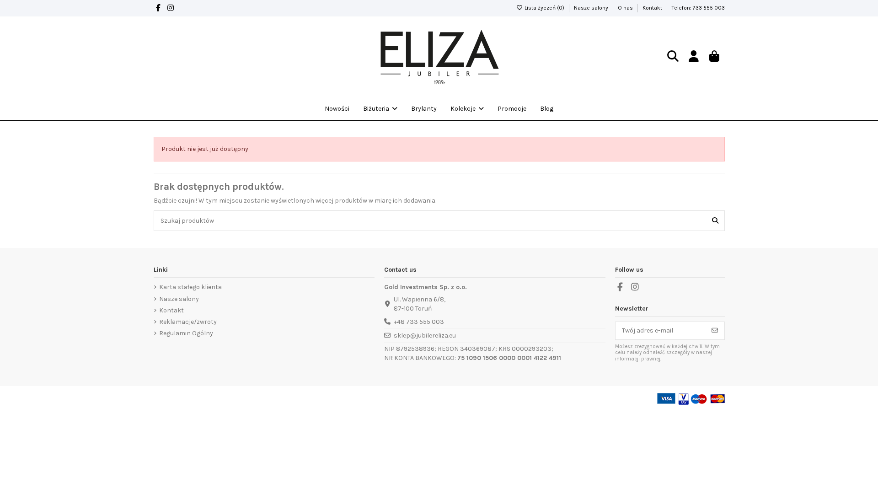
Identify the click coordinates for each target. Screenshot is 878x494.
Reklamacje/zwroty (188, 322)
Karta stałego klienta (190, 287)
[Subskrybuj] (714, 330)
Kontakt (653, 8)
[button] (467, 108)
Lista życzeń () (544, 8)
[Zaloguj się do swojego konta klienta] (693, 57)
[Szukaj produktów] (715, 220)
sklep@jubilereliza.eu (425, 335)
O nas (626, 8)
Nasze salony (592, 8)
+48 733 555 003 (419, 322)
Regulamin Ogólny (186, 333)
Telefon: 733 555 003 (698, 8)
